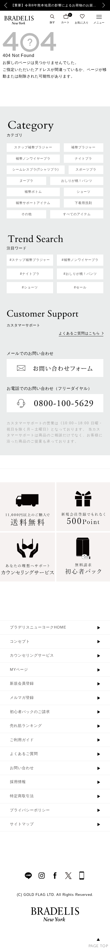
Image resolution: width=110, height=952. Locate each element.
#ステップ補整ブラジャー (30, 260)
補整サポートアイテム (33, 203)
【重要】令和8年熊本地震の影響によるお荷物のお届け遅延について (55, 5)
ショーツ (84, 192)
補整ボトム (33, 192)
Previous (5, 5)
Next (105, 5)
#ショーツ (30, 287)
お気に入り (82, 22)
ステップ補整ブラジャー (33, 147)
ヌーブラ (26, 181)
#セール (80, 287)
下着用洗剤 (83, 203)
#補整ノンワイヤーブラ (80, 260)
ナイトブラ (83, 158)
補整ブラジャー (83, 147)
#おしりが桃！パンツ (80, 274)
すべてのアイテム (77, 214)
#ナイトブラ (30, 274)
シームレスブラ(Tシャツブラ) (35, 169)
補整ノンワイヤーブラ (33, 158)
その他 (26, 214)
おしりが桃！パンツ (76, 181)
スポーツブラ (86, 169)
